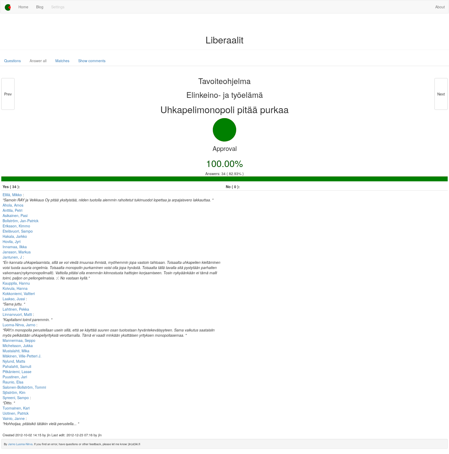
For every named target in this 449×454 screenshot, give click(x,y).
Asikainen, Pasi (15, 215)
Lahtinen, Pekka (16, 309)
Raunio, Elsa (13, 382)
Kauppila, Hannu (16, 283)
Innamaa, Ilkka (15, 246)
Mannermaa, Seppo (19, 340)
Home (23, 6)
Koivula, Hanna (15, 288)
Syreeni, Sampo (16, 397)
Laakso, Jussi (14, 298)
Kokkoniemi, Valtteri (19, 293)
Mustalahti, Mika (16, 350)
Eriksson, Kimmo (16, 225)
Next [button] (441, 94)
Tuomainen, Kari (16, 408)
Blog (39, 6)
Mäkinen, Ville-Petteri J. (22, 356)
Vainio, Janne (14, 418)
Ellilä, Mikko (13, 194)
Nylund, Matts (14, 361)
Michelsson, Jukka (18, 345)
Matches (62, 60)
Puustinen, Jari (15, 376)
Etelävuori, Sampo (18, 231)
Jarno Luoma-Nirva (20, 444)
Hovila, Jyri (12, 241)
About (440, 6)
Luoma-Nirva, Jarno (19, 324)
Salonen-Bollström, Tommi (24, 387)
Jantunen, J (13, 257)
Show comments (91, 60)
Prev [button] (8, 94)
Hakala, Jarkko (15, 236)
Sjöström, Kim (14, 392)
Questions (12, 60)
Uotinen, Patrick (16, 413)
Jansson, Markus (17, 251)
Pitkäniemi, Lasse (17, 371)
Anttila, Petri (12, 210)
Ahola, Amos (13, 205)
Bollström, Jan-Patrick (20, 220)
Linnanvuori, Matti (18, 314)
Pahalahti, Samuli (17, 366)
